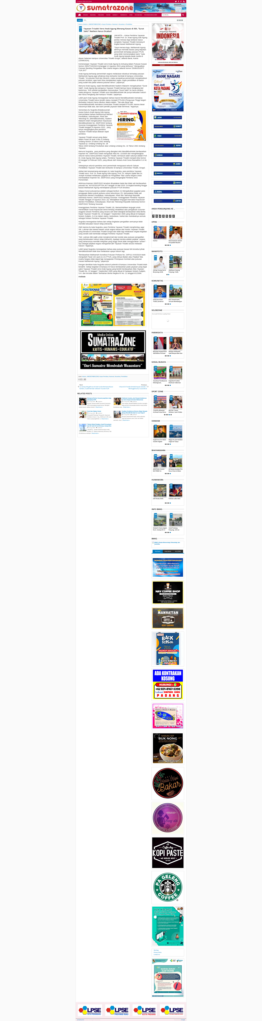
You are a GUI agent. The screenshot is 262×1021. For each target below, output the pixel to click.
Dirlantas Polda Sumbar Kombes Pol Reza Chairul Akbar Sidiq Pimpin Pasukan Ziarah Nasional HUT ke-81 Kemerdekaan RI (176, 470)
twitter (175, 1)
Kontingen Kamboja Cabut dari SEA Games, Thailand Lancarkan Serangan (175, 411)
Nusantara (118, 376)
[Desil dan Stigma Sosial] (176, 490)
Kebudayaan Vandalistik (157, 382)
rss (183, 1)
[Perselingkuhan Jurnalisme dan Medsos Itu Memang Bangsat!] (176, 232)
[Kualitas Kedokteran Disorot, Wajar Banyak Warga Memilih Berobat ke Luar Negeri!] (160, 490)
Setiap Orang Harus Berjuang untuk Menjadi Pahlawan (175, 271)
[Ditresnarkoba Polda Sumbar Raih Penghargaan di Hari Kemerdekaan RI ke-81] (160, 461)
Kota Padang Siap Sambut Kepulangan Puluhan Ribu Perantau (175, 352)
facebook (178, 1)
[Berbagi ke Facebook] (85, 379)
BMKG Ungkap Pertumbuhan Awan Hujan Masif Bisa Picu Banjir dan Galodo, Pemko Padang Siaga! (175, 529)
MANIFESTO (157, 251)
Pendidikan (124, 376)
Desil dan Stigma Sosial (174, 499)
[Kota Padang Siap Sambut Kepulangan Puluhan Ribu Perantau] (176, 343)
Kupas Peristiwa (103, 376)
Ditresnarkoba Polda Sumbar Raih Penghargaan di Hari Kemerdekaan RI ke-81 (160, 470)
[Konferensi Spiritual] (176, 372)
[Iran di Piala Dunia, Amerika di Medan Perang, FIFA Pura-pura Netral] (160, 402)
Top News (157, 551)
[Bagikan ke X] (83, 379)
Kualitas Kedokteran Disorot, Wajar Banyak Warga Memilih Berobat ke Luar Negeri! (159, 499)
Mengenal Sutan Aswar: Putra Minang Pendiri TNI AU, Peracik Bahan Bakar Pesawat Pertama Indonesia (160, 440)
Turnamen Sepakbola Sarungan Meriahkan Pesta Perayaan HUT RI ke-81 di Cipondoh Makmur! (176, 300)
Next (153, 235)
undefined (99, 401)
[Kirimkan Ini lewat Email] (79, 379)
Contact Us (157, 954)
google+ (181, 1)
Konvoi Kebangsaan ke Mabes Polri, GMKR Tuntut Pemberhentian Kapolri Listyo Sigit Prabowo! (159, 300)
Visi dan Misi (138, 15)
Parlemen (101, 15)
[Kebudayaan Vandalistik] (160, 372)
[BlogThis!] (81, 379)
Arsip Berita (168, 551)
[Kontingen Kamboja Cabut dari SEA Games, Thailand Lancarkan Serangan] (176, 402)
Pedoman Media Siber (150, 15)
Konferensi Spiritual (175, 381)
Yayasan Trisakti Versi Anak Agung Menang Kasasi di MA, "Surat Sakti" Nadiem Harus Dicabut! (114, 29)
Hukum (108, 15)
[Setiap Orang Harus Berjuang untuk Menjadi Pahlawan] (176, 262)
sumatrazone (80, 1019)
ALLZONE (178, 551)
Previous (182, 235)
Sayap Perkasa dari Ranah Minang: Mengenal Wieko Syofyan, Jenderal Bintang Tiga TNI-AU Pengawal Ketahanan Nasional (176, 440)
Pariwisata (123, 15)
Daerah (115, 15)
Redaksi (85, 15)
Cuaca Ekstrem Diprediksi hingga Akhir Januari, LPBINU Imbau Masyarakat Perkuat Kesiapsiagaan (160, 529)
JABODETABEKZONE (93, 376)
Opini (130, 15)
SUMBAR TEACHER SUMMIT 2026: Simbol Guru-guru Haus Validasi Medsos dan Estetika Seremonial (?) (160, 241)
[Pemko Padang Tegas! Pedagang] (160, 343)
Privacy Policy (157, 952)
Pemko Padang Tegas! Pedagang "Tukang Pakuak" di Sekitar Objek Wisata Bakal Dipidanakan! (160, 352)
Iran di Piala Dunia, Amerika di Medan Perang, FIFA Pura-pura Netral (159, 411)
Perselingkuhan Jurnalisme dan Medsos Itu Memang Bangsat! (175, 241)
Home (79, 15)
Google (183, 1019)
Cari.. (183, 14)
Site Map (156, 950)
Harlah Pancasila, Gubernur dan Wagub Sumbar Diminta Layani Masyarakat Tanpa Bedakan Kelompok (159, 271)
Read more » (99, 407)
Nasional (93, 15)
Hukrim (84, 376)
